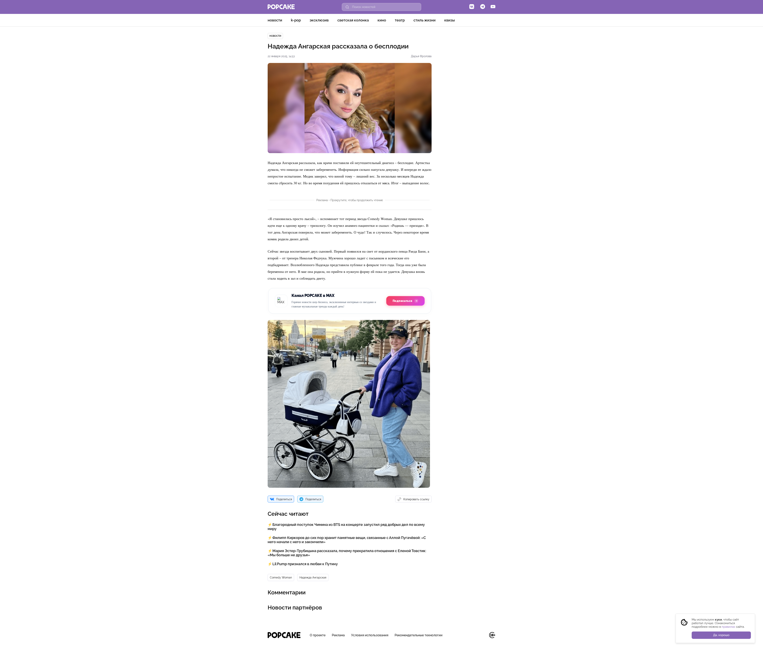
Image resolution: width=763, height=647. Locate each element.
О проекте (317, 635)
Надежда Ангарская (312, 577)
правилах (728, 627)
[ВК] (472, 7)
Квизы (449, 20)
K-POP (296, 20)
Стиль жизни (424, 20)
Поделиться (284, 499)
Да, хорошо (721, 635)
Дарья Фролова (421, 56)
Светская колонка (353, 20)
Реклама (338, 635)
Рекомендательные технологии (419, 635)
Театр (400, 20)
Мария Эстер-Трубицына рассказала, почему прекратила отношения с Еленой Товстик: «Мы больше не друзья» (347, 553)
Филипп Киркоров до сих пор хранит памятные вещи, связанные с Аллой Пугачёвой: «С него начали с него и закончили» (347, 540)
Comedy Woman (281, 577)
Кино (382, 20)
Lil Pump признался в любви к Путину (305, 564)
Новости (275, 20)
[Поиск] (347, 7)
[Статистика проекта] (483, 637)
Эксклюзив (319, 20)
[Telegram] (483, 7)
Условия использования (369, 635)
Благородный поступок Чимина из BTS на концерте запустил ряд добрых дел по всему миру (346, 526)
